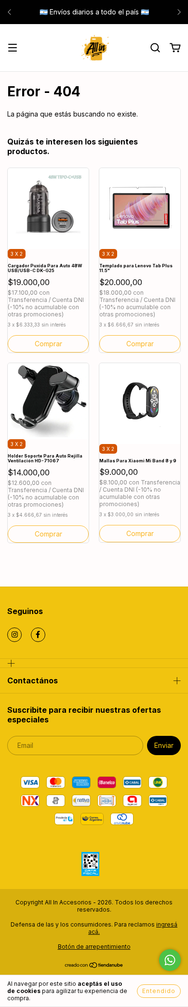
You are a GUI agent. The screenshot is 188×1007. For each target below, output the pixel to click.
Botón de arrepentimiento (94, 946)
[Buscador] (155, 48)
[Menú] (12, 48)
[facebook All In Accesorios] (38, 635)
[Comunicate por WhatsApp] (170, 960)
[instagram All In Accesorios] (14, 635)
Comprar (140, 533)
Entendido (158, 990)
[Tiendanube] (94, 966)
